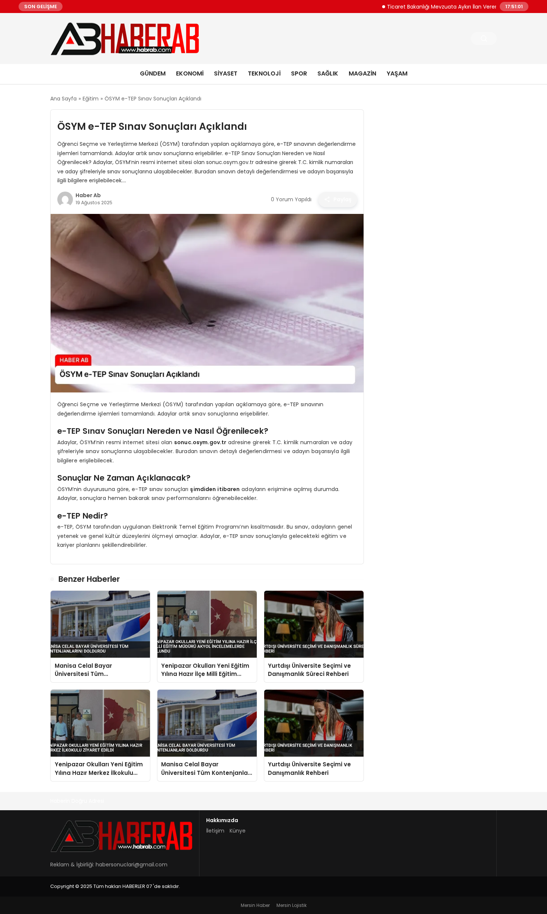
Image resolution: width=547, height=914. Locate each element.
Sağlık (327, 73)
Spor (299, 73)
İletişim (215, 830)
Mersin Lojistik (291, 905)
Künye (238, 830)
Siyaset (225, 73)
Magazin (362, 73)
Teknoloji (264, 73)
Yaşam (397, 73)
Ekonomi (190, 73)
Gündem (153, 73)
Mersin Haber (255, 905)
